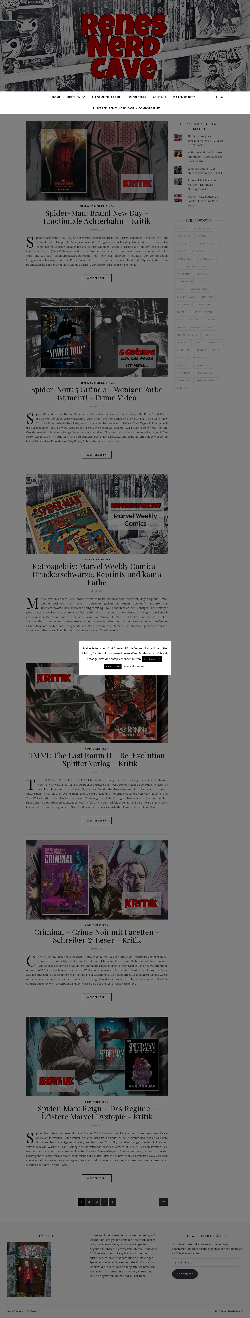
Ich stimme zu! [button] (152, 659)
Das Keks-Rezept (135, 666)
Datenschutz (184, 97)
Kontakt (159, 97)
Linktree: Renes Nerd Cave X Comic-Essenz (126, 108)
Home (56, 97)
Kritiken (74, 97)
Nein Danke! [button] (112, 666)
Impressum (137, 97)
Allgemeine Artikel (107, 97)
